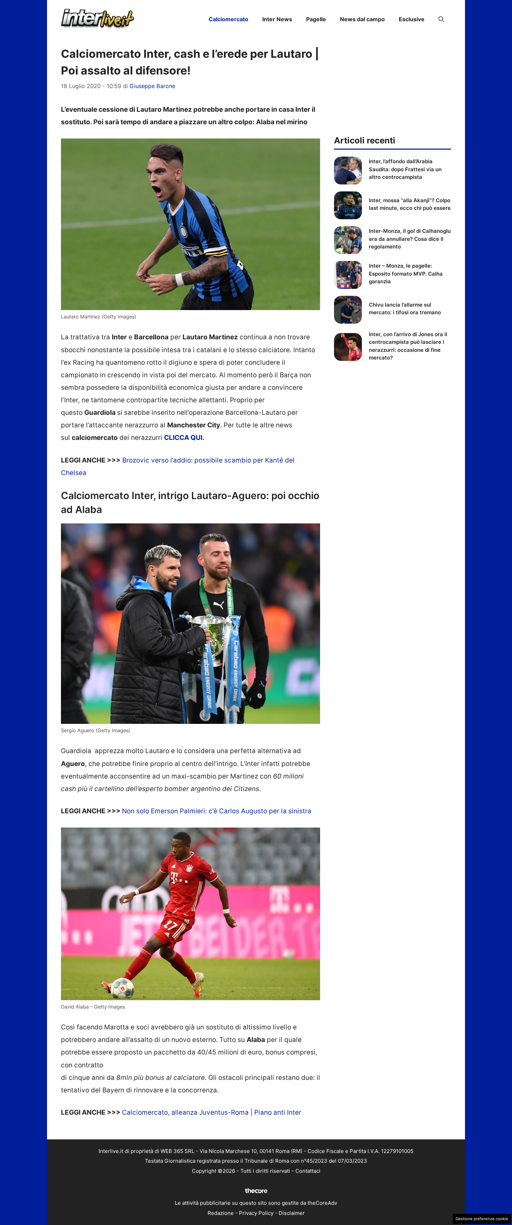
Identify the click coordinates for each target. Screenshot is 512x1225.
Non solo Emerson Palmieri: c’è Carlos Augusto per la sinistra (216, 811)
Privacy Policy (256, 1213)
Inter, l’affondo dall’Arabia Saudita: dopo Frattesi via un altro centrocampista (405, 169)
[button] (441, 19)
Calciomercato (228, 19)
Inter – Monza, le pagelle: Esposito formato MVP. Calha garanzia (406, 273)
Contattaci (307, 1171)
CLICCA (177, 438)
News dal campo (362, 19)
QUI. (197, 438)
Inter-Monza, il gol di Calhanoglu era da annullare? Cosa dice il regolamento (410, 239)
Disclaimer (292, 1213)
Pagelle (316, 19)
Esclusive (412, 19)
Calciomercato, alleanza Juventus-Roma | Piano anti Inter (211, 1112)
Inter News (277, 19)
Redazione (221, 1213)
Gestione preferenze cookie (482, 1218)
